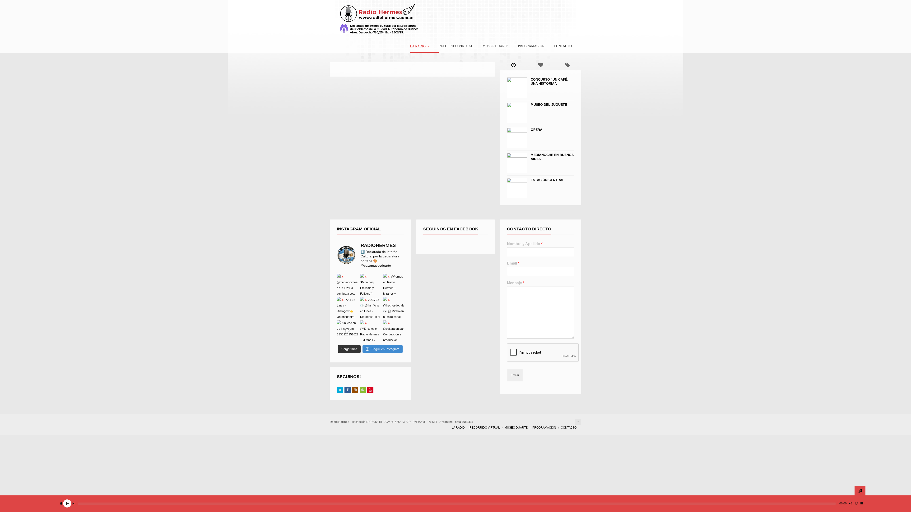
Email (513, 263)
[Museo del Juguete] (517, 113)
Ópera (536, 130)
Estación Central (547, 180)
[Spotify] (363, 390)
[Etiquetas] (567, 65)
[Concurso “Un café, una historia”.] (517, 88)
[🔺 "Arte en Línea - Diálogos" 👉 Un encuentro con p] (347, 307)
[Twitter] (340, 390)
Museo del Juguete (549, 104)
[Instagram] (355, 390)
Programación (531, 46)
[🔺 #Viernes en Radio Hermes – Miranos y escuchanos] (393, 284)
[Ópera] (517, 138)
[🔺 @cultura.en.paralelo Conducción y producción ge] (393, 330)
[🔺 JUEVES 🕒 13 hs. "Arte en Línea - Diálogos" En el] (370, 307)
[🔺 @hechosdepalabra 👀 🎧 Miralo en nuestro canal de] (393, 307)
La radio (418, 46)
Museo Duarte (495, 46)
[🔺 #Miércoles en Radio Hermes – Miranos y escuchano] (370, 330)
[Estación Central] (517, 188)
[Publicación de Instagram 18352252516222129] (347, 330)
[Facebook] (347, 390)
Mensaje (515, 283)
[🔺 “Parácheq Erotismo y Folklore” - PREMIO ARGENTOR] (370, 284)
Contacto (563, 46)
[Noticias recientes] (513, 65)
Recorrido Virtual (456, 46)
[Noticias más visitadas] (540, 65)
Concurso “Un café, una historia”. (549, 81)
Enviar (515, 375)
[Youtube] (370, 390)
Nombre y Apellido (525, 244)
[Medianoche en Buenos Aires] (517, 163)
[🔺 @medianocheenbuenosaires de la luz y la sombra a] (347, 284)
